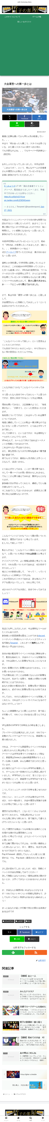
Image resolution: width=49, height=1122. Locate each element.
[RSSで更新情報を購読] (36, 952)
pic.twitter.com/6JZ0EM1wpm (17, 200)
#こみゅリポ (9, 186)
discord (41, 636)
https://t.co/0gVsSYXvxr (14, 197)
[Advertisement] (24, 51)
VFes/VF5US (9, 921)
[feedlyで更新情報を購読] (13, 952)
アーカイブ (11, 252)
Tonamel (14, 643)
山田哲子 (21, 921)
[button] (32, 124)
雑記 (29, 921)
